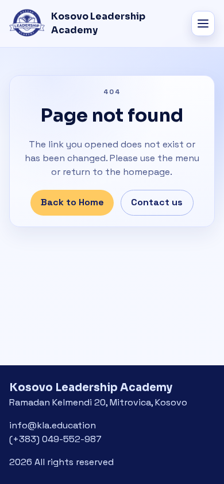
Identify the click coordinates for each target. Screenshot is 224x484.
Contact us (157, 202)
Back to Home (72, 202)
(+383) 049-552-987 (55, 439)
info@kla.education (52, 425)
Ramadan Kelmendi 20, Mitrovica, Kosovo (98, 402)
